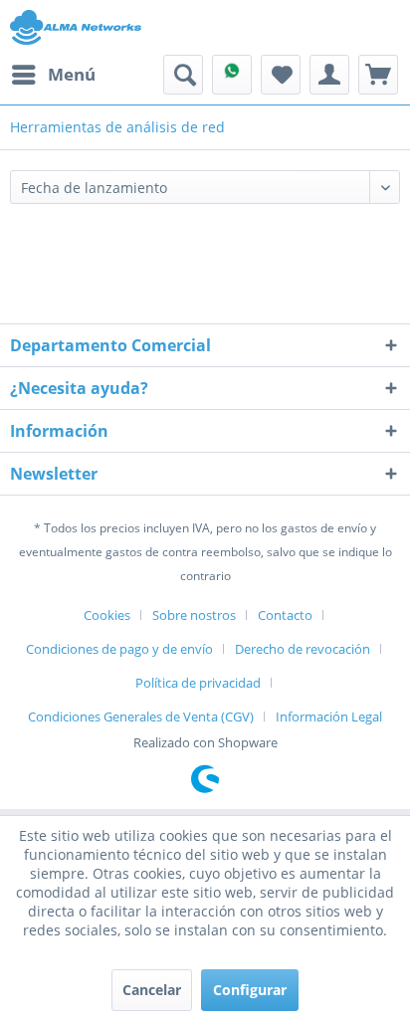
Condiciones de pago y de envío (119, 649)
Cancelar (151, 989)
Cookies (107, 615)
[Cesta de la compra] (378, 75)
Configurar (250, 989)
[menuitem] (52, 75)
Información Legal (329, 716)
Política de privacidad (198, 683)
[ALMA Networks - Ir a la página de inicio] (75, 27)
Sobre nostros (194, 615)
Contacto (285, 615)
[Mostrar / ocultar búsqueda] (183, 75)
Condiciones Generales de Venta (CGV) (141, 716)
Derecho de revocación (302, 649)
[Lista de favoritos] (281, 75)
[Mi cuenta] (329, 75)
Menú (72, 74)
